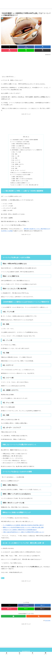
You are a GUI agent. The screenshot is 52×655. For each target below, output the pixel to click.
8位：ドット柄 (15, 156)
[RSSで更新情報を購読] (38, 616)
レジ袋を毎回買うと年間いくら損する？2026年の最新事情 (24, 139)
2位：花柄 (14, 168)
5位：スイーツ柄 (16, 162)
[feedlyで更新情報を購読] (13, 616)
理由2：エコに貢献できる (18, 145)
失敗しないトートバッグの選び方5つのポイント (22, 172)
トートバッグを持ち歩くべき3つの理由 (20, 141)
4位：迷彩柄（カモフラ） (18, 164)
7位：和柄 (14, 158)
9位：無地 (14, 154)
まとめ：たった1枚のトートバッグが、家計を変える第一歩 (24, 184)
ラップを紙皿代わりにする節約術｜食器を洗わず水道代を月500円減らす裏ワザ (23, 525)
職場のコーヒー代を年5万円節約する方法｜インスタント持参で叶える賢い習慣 (23, 527)
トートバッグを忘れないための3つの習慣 (20, 174)
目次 (24, 136)
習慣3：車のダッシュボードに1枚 (20, 180)
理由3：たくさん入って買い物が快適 (20, 147)
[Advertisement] (26, 65)
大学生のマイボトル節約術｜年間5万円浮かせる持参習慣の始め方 (20, 529)
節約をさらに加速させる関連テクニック (20, 182)
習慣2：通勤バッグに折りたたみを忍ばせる (22, 178)
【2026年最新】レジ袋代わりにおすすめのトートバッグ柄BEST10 (26, 149)
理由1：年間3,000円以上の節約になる (21, 143)
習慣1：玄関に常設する (17, 176)
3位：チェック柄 (16, 166)
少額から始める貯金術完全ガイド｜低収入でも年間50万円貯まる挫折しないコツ (23, 532)
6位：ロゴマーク (16, 160)
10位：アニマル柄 (16, 152)
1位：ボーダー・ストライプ (18, 170)
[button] (42, 50)
